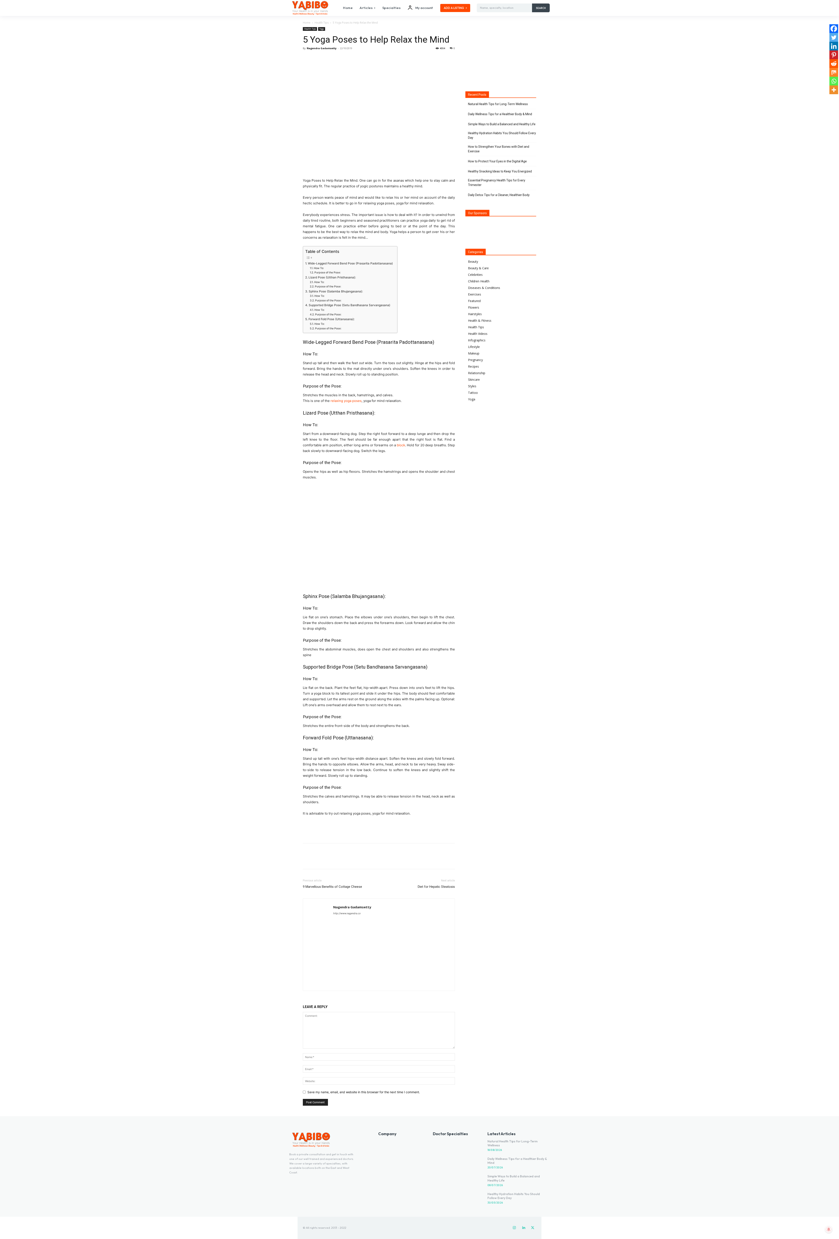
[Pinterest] (327, 58)
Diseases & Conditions (484, 288)
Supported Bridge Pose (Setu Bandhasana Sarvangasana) (349, 305)
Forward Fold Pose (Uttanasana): (332, 319)
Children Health (478, 281)
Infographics (476, 340)
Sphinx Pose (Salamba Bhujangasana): (336, 291)
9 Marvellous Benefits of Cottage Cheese (332, 887)
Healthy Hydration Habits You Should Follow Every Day (502, 135)
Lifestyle (474, 347)
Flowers (473, 307)
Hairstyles (475, 314)
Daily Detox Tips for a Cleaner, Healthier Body (499, 195)
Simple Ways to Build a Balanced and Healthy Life (502, 124)
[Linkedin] (833, 46)
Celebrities (475, 275)
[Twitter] (317, 58)
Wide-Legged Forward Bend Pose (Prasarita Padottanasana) (350, 263)
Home (306, 22)
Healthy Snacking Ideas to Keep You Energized (500, 171)
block (401, 445)
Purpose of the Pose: (327, 272)
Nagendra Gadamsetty (321, 48)
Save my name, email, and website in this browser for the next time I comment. (363, 1092)
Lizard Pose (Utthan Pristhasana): (332, 277)
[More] (347, 58)
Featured (474, 301)
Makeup (473, 353)
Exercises (474, 294)
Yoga (321, 28)
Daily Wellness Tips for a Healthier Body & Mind (500, 114)
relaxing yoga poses (346, 401)
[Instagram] (514, 1227)
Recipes (473, 366)
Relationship (476, 373)
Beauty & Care (478, 268)
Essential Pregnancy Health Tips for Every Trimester (496, 183)
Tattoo (473, 393)
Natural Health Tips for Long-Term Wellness (498, 104)
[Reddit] (833, 63)
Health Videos (477, 334)
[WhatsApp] (337, 58)
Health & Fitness (479, 320)
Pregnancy (475, 360)
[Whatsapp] (833, 81)
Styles (472, 386)
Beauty (473, 261)
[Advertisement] (379, 828)
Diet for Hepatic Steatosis (436, 887)
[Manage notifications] (828, 1229)
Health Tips (322, 22)
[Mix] (833, 72)
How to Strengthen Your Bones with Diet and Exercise (498, 149)
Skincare (474, 379)
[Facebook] (307, 58)
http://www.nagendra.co (347, 913)
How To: (319, 268)
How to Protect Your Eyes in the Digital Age (497, 161)
